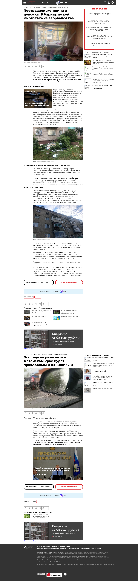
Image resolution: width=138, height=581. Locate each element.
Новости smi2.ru (30, 349)
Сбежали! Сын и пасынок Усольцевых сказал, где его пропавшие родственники (103, 81)
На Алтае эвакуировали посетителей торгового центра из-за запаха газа (41, 324)
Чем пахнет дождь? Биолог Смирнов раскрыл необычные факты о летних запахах (40, 516)
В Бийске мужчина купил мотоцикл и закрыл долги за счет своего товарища (99, 29)
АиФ (34, 408)
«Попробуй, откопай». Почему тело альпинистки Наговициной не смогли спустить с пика (102, 377)
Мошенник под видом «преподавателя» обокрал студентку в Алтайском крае (99, 36)
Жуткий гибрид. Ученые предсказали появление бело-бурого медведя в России (103, 74)
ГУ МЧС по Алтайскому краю (32, 62)
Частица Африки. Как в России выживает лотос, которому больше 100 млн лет (102, 68)
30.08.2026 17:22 (28, 354)
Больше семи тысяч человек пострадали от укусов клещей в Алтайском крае (99, 21)
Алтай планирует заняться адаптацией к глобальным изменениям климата (69, 312)
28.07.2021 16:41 (28, 7)
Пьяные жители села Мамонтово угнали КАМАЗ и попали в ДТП (99, 14)
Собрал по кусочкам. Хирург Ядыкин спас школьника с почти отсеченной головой (103, 359)
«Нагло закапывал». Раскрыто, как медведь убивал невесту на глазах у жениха (102, 56)
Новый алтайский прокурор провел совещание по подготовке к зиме (52, 469)
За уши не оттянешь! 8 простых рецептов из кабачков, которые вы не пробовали (103, 62)
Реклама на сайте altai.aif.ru (61, 546)
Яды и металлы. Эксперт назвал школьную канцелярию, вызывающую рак (101, 371)
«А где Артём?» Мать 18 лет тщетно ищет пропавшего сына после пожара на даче (102, 87)
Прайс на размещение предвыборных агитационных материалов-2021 (58, 548)
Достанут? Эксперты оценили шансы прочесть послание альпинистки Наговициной (103, 365)
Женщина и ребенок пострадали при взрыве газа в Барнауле (41, 311)
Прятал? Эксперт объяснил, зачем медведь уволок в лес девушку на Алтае (102, 384)
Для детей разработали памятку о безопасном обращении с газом (71, 317)
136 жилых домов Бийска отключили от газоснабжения (40, 317)
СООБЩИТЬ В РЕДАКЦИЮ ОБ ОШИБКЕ (91, 548)
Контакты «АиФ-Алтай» (43, 546)
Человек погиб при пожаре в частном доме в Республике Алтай (99, 44)
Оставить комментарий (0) (69, 282)
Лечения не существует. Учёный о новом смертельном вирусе (102, 389)
